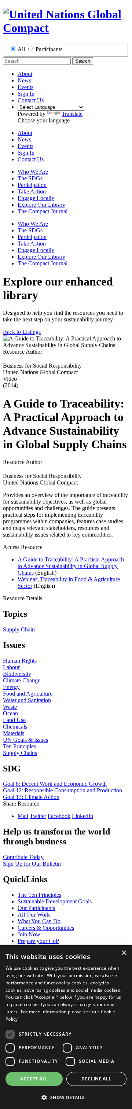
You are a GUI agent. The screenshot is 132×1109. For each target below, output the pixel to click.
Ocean (10, 713)
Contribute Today (23, 857)
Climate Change (21, 680)
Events (25, 87)
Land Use (14, 720)
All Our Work (34, 914)
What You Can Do (39, 921)
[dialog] (66, 1027)
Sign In (26, 94)
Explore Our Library (41, 205)
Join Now (29, 934)
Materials (13, 733)
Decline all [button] (96, 1079)
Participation (32, 185)
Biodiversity (17, 674)
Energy (11, 687)
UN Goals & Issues (25, 740)
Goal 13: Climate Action (31, 797)
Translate (72, 114)
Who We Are (33, 172)
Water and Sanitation (27, 700)
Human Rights (20, 660)
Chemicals (15, 726)
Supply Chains (20, 753)
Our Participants (36, 908)
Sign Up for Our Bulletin (32, 864)
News (24, 80)
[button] (66, 1097)
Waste (10, 707)
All (21, 49)
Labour (11, 667)
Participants (49, 49)
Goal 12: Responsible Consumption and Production (62, 790)
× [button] (123, 953)
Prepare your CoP (38, 941)
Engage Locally (36, 198)
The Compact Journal (42, 211)
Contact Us (31, 100)
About (25, 74)
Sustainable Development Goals (55, 901)
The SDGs (30, 178)
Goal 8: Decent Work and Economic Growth (55, 784)
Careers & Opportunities (46, 928)
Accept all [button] (34, 1079)
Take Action (32, 191)
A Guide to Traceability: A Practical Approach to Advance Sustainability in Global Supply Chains (71, 566)
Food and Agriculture (27, 693)
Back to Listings (22, 332)
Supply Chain (19, 629)
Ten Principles (19, 746)
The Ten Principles (39, 895)
